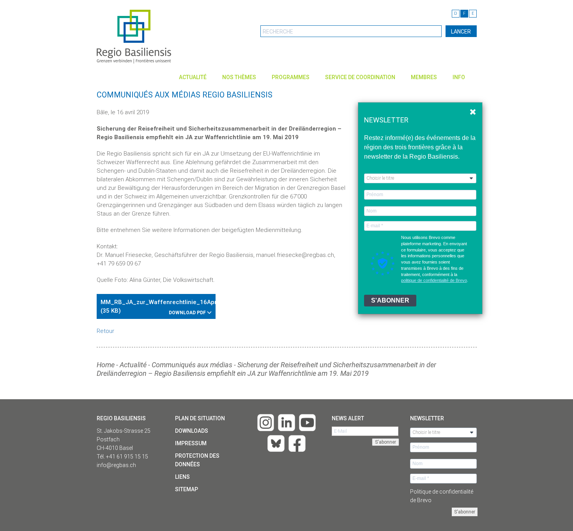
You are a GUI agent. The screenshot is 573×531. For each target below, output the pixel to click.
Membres (424, 77)
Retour (105, 331)
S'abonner (464, 512)
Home (106, 365)
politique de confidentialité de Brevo (434, 280)
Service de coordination (360, 77)
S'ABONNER (390, 300)
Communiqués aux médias (192, 365)
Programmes (290, 77)
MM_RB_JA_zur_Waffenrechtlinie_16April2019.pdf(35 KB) (158, 307)
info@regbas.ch (116, 465)
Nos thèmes (239, 77)
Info (459, 77)
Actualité (193, 77)
